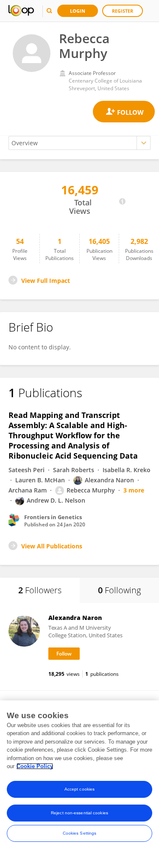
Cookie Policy (35, 766)
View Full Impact (45, 281)
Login (77, 11)
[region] (79, 776)
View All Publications (51, 546)
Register (122, 11)
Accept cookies (79, 789)
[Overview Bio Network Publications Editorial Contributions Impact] (79, 143)
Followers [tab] (39, 590)
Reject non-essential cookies (79, 813)
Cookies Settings (80, 833)
